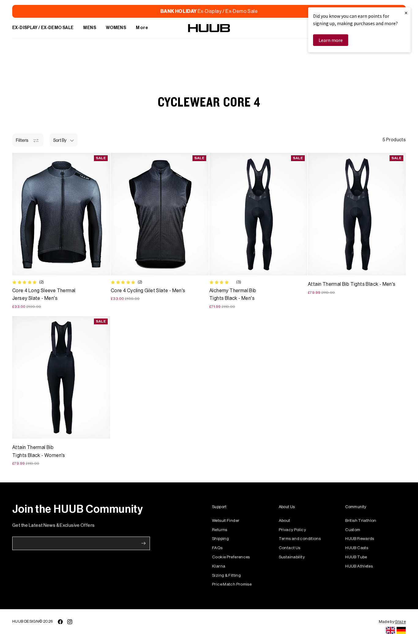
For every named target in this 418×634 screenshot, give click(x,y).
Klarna (218, 566)
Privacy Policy (292, 530)
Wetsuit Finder (225, 521)
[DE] (401, 630)
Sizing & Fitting (226, 575)
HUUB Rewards (359, 539)
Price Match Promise (232, 584)
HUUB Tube (356, 557)
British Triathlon (360, 521)
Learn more (331, 40)
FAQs (217, 548)
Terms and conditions (300, 539)
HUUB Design (25, 621)
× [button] (406, 13)
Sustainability (292, 557)
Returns (219, 530)
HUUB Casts (356, 548)
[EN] (390, 630)
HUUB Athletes (359, 566)
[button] (63, 140)
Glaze (400, 622)
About (284, 521)
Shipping (220, 539)
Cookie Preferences (231, 557)
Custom (352, 530)
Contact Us (289, 548)
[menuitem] (42, 28)
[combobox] (390, 630)
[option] (401, 630)
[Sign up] (143, 543)
